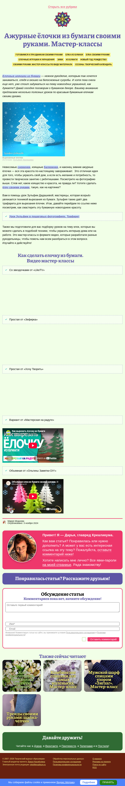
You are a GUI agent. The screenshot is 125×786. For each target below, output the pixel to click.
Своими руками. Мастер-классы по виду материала (42, 64)
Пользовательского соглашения (80, 633)
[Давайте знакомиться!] (22, 548)
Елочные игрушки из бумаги (21, 75)
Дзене (38, 746)
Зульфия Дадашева (23, 160)
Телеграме (86, 746)
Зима (60, 60)
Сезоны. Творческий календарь (93, 64)
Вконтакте (51, 746)
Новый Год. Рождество (93, 60)
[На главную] (62, 26)
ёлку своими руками (16, 187)
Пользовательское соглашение (67, 762)
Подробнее (88, 782)
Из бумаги (72, 60)
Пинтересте (69, 746)
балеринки (51, 167)
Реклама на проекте (102, 762)
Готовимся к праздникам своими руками (39, 55)
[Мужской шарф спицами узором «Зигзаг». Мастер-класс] (104, 679)
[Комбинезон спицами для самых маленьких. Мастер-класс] (63, 679)
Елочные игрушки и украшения (36, 60)
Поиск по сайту (99, 765)
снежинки (24, 167)
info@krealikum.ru (38, 765)
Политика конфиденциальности (67, 765)
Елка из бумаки (74, 55)
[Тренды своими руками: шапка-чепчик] (21, 710)
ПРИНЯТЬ (108, 782)
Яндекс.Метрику (65, 782)
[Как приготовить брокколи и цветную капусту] (22, 679)
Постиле (103, 746)
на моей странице (56, 565)
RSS (95, 768)
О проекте (97, 759)
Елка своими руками (97, 55)
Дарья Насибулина (36, 762)
